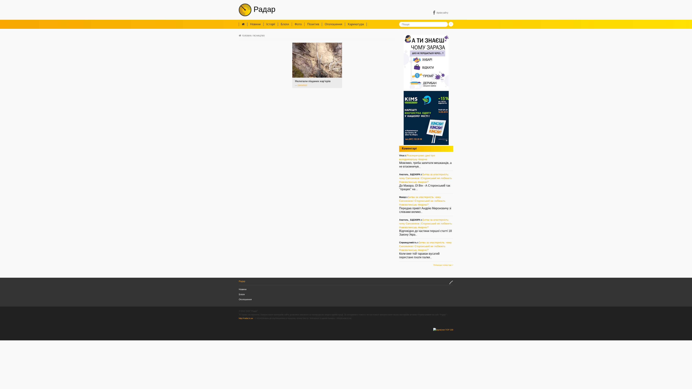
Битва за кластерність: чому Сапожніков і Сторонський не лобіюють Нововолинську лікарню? (425, 178)
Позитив (313, 24)
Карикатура (356, 24)
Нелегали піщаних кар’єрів (313, 81)
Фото (298, 24)
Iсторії (270, 24)
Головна (246, 36)
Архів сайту (442, 13)
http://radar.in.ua (246, 318)
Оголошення (333, 24)
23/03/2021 (302, 85)
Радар (263, 9)
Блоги (285, 24)
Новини (255, 24)
